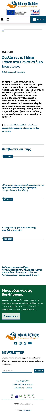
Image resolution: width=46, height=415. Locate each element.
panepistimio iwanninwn (12, 128)
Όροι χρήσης (23, 381)
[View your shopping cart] (9, 19)
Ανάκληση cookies (23, 388)
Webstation (25, 410)
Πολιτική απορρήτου (23, 384)
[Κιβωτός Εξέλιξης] (23, 4)
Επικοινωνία (11, 316)
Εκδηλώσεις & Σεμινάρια (13, 72)
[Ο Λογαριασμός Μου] (3, 20)
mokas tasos (31, 125)
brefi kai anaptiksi (18, 125)
